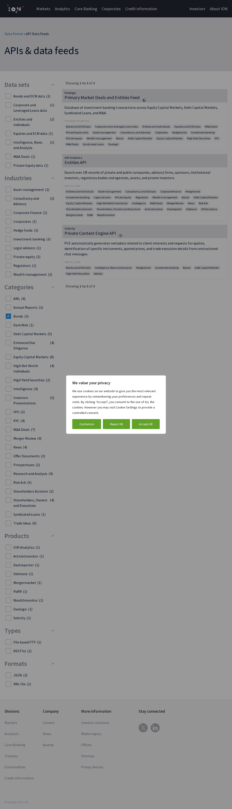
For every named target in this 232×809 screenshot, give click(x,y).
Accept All (145, 424)
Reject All (116, 424)
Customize (87, 424)
